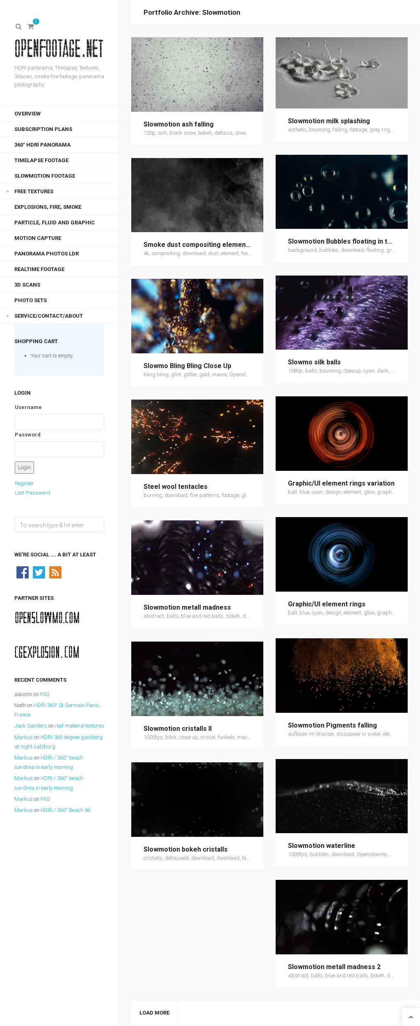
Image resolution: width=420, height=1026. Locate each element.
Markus (23, 737)
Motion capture (37, 238)
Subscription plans (43, 129)
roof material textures (79, 726)
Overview (27, 114)
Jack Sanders (30, 726)
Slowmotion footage (44, 176)
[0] (31, 27)
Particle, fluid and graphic (54, 222)
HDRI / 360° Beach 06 (65, 810)
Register (24, 483)
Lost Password (32, 493)
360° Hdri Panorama (42, 145)
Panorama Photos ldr (46, 254)
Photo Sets (30, 300)
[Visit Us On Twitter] (39, 572)
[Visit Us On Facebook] (22, 572)
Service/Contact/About (48, 316)
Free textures (33, 191)
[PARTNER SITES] (47, 617)
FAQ (45, 694)
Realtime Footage (39, 269)
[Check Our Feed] (55, 572)
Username (28, 407)
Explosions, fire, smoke (47, 207)
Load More (154, 1013)
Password (28, 435)
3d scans (27, 285)
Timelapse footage (41, 160)
